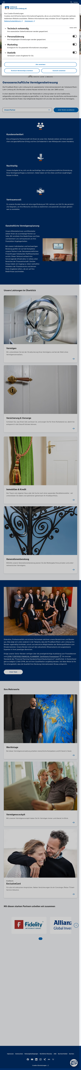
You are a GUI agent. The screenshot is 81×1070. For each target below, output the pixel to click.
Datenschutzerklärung (12, 21)
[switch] (75, 36)
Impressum (28, 21)
